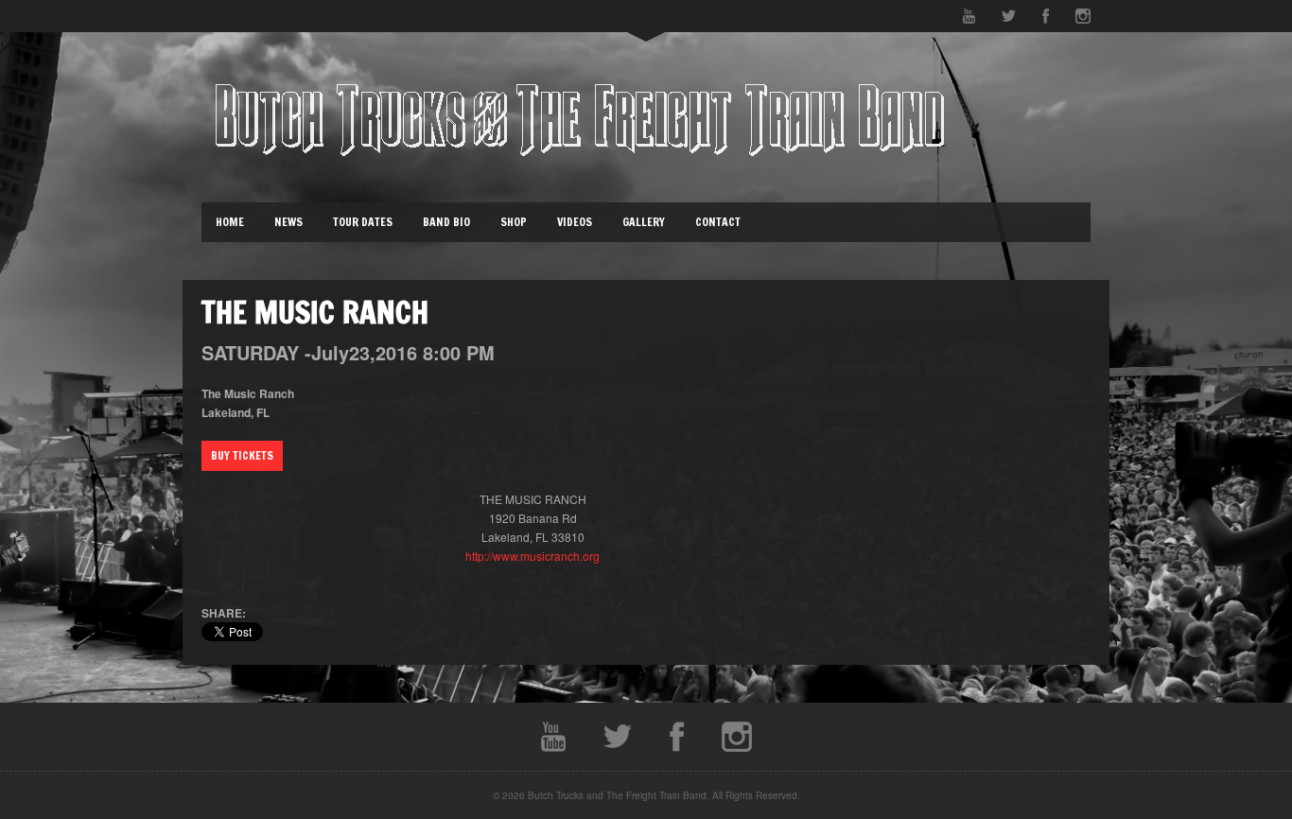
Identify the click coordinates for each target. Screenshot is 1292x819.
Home (230, 222)
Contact (718, 222)
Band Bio (446, 222)
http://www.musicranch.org (532, 556)
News (288, 222)
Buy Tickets (242, 455)
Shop (513, 222)
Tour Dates (363, 222)
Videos (574, 222)
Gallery (643, 222)
